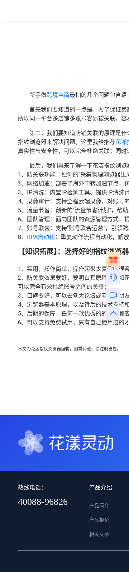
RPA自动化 (41, 237)
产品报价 (99, 520)
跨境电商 (58, 94)
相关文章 (99, 534)
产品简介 (99, 505)
